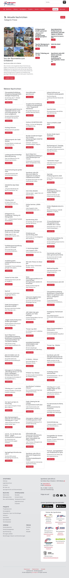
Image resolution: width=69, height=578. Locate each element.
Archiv (62, 17)
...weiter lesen (9, 78)
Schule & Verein (19, 497)
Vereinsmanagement (8, 529)
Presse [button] (42, 9)
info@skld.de (47, 485)
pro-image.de (35, 572)
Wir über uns (6, 487)
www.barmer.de (60, 543)
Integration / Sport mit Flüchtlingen (12, 513)
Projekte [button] (30, 9)
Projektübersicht (7, 509)
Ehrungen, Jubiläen (8, 533)
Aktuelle (28, 531)
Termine (28, 527)
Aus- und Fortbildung (8, 499)
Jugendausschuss (7, 483)
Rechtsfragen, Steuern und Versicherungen (14, 536)
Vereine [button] (37, 9)
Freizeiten (17, 503)
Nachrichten (6, 495)
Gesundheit (6, 517)
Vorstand (5, 485)
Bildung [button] (16, 9)
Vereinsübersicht (7, 527)
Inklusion (5, 515)
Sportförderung (7, 531)
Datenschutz (35, 569)
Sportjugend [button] (23, 9)
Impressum (27, 569)
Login (55, 9)
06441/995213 (46, 483)
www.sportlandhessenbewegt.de (50, 557)
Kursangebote (6, 511)
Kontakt (63, 9)
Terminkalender (7, 522)
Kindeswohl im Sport (20, 499)
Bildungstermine (7, 497)
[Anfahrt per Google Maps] (64, 481)
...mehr (37, 39)
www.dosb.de (48, 522)
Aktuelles (17, 495)
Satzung (5, 481)
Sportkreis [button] (9, 9)
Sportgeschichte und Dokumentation (12, 489)
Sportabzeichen (7, 519)
